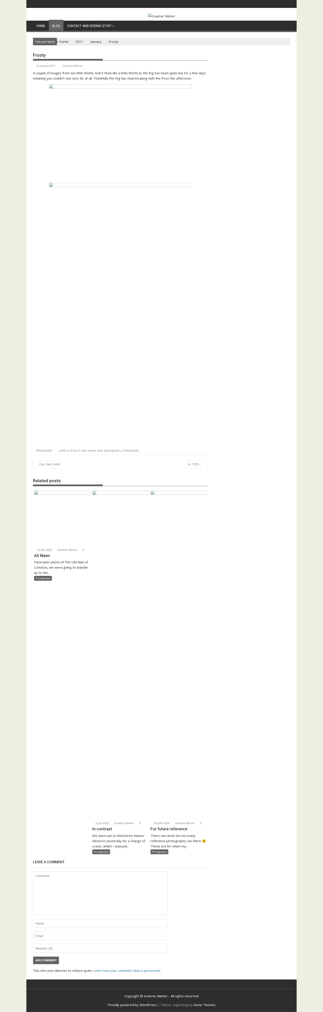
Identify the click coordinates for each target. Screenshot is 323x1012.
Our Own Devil (49, 464)
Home (40, 26)
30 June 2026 (161, 823)
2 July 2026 (102, 823)
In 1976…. (195, 464)
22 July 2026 (44, 550)
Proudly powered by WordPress (132, 1005)
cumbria (64, 450)
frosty (82, 450)
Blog (56, 26)
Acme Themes (205, 1005)
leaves (91, 450)
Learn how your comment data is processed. (127, 970)
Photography (44, 450)
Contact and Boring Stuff (89, 26)
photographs (112, 450)
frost (74, 450)
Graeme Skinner (73, 66)
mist (99, 450)
